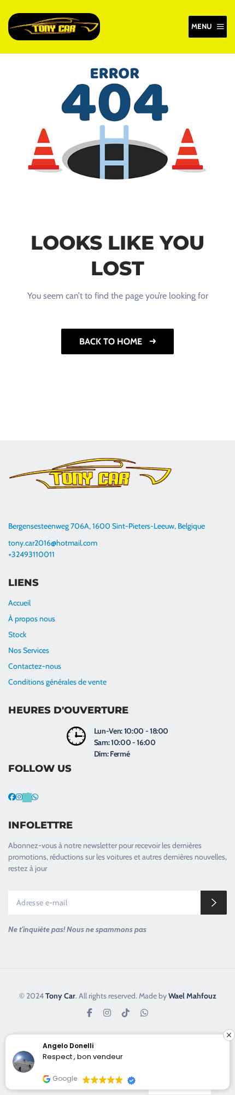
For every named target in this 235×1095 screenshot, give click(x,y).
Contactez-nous (34, 666)
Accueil (19, 603)
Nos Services (28, 650)
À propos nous (31, 619)
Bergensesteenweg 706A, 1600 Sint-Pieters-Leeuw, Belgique (106, 526)
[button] (229, 1035)
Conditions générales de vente (58, 682)
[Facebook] (12, 797)
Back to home (111, 341)
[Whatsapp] (35, 797)
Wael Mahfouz (192, 996)
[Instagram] (19, 797)
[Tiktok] (27, 797)
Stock (17, 634)
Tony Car (60, 996)
